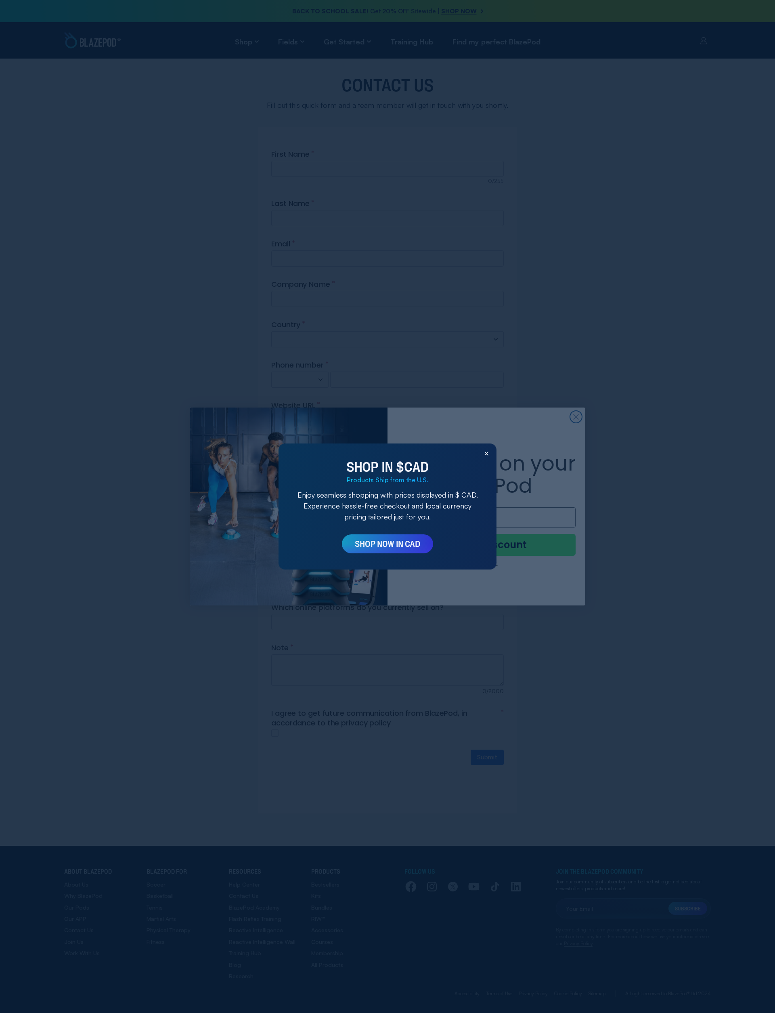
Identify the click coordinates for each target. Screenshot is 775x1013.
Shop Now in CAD (387, 543)
